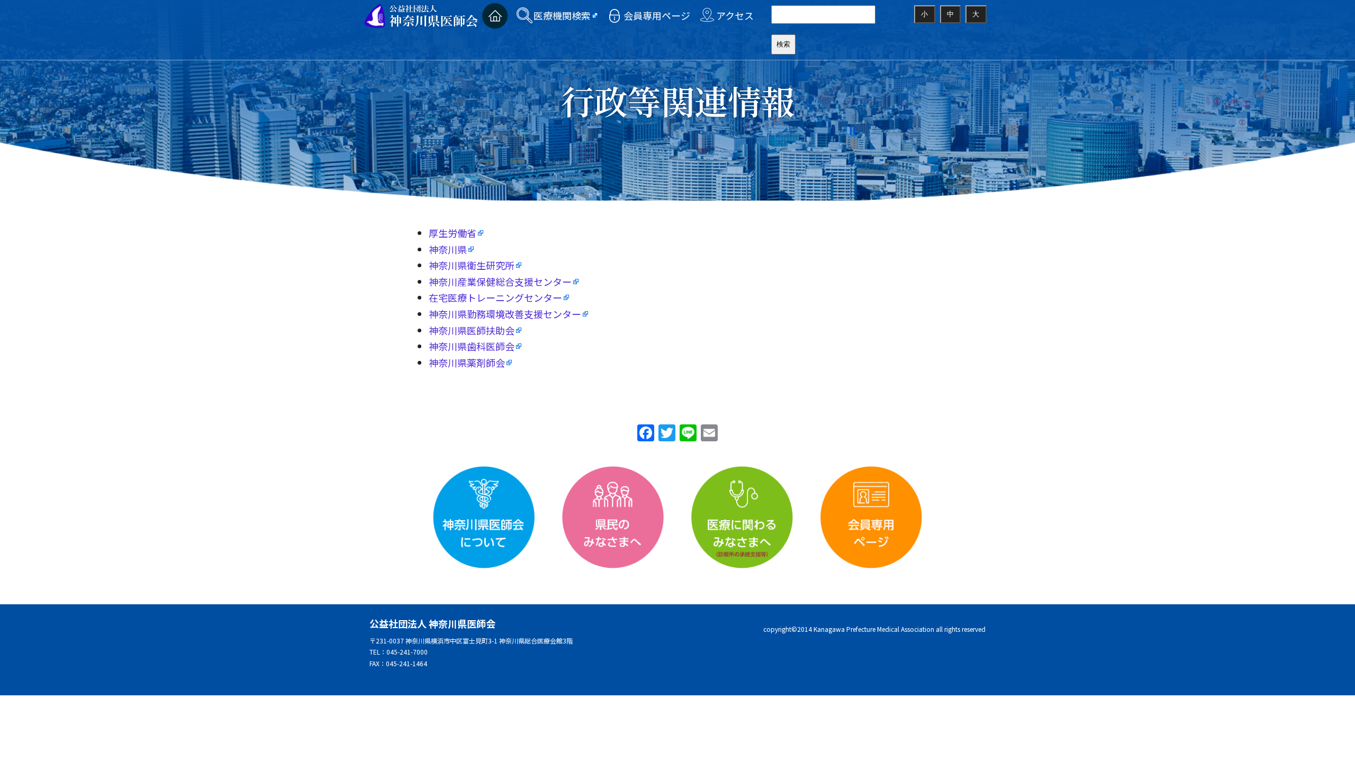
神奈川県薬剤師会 (467, 362)
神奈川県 (448, 249)
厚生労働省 (452, 233)
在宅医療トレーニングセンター (495, 297)
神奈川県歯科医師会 (471, 346)
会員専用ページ (657, 15)
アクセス (735, 15)
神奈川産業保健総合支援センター (500, 281)
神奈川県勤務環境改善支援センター (505, 314)
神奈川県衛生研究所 (471, 265)
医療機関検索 (562, 15)
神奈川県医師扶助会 (471, 330)
